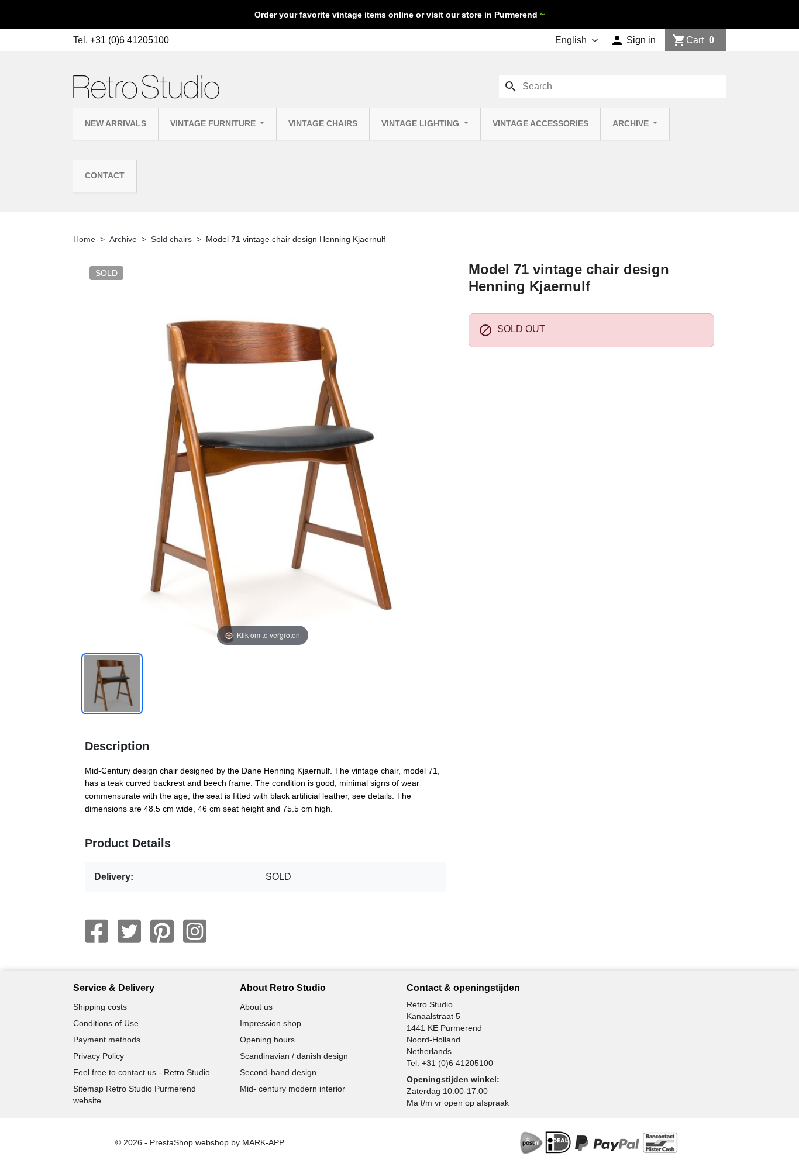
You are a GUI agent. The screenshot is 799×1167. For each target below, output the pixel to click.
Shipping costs (100, 1006)
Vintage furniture (214, 123)
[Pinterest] (162, 931)
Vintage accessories (540, 123)
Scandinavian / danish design (294, 1056)
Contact (105, 175)
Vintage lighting (421, 123)
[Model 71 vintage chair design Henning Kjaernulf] (112, 683)
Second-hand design (278, 1072)
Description (117, 746)
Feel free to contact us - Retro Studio (141, 1072)
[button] (633, 40)
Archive (631, 123)
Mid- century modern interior (292, 1088)
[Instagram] (194, 931)
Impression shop (270, 1023)
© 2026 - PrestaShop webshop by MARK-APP (199, 1142)
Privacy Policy (98, 1056)
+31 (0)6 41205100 (129, 40)
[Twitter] (129, 931)
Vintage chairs (322, 123)
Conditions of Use (106, 1023)
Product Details (128, 843)
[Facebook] (96, 931)
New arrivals (115, 123)
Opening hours (267, 1039)
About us (256, 1006)
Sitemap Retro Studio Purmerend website (134, 1094)
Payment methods (106, 1039)
